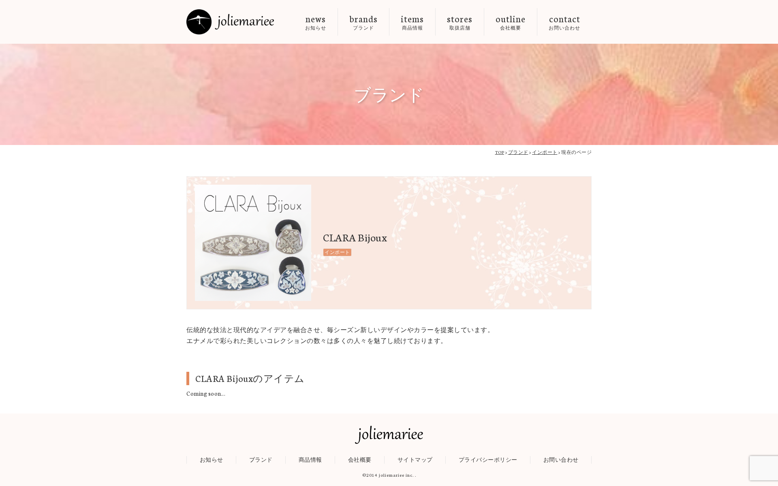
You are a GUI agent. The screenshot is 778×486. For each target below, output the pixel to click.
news (315, 21)
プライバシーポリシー (488, 459)
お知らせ (211, 459)
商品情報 (310, 459)
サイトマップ (415, 459)
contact (564, 21)
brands (363, 21)
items (412, 21)
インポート (337, 252)
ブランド (261, 459)
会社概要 (360, 459)
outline (511, 21)
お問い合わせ (561, 459)
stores (459, 21)
